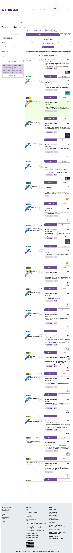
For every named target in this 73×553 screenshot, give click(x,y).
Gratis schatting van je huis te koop (33, 526)
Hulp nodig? (35, 551)
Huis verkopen (29, 515)
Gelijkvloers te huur (50, 442)
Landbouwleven (5, 517)
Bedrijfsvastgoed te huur (54, 521)
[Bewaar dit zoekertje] (41, 59)
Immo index (52, 507)
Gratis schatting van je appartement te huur (35, 530)
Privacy (16, 551)
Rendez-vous (5, 522)
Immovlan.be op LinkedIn (32, 537)
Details (64, 76)
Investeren (52, 10)
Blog (27, 509)
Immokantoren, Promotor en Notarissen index (58, 533)
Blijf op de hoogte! (12, 75)
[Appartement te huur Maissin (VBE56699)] (34, 472)
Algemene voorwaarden (25, 551)
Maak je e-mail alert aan (54, 529)
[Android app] (30, 543)
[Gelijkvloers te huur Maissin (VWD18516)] (34, 450)
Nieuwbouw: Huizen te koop (55, 525)
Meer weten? (57, 149)
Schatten (46, 10)
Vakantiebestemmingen (56, 539)
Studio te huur (49, 187)
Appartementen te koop (54, 511)
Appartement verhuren (31, 519)
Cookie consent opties (53, 551)
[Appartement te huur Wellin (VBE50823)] (34, 68)
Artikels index (53, 536)
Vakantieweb (5, 513)
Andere (27, 520)
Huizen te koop (52, 509)
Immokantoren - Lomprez (36, 485)
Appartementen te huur (54, 519)
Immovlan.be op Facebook (33, 535)
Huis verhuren (29, 516)
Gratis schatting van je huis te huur (33, 527)
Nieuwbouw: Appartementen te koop (57, 526)
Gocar (3, 514)
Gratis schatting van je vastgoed (36, 523)
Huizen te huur (52, 518)
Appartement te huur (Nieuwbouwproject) (57, 357)
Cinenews (4, 518)
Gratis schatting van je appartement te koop (35, 528)
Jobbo (3, 521)
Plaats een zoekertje (38, 10)
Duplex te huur (49, 208)
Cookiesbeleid (43, 551)
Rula (3, 515)
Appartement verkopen (31, 517)
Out (3, 520)
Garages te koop (53, 515)
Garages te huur (52, 522)
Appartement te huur (51, 60)
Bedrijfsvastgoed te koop (54, 513)
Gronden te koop (53, 512)
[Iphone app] (30, 546)
